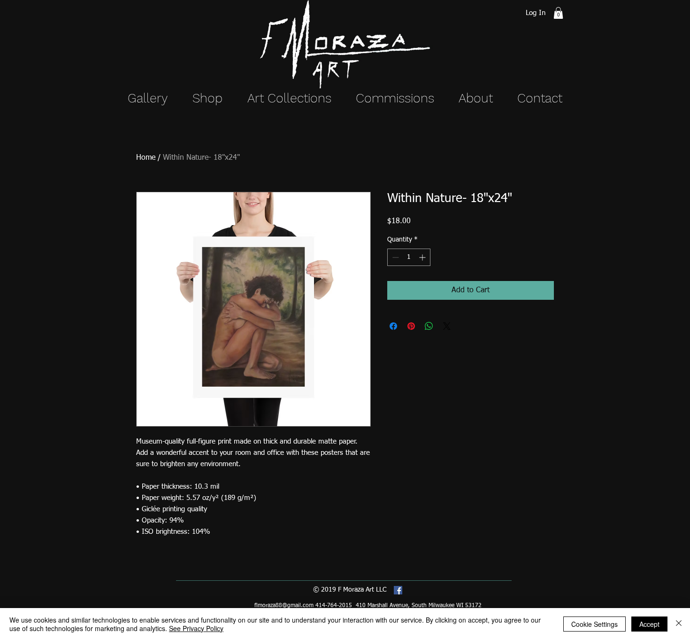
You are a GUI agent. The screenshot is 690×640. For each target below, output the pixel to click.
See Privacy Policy (196, 628)
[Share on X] (446, 326)
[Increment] (423, 257)
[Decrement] (394, 257)
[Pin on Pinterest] (411, 326)
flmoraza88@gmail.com (284, 606)
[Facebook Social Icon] (398, 590)
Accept (649, 624)
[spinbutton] (408, 257)
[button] (558, 13)
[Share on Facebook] (393, 326)
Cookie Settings (594, 624)
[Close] (678, 624)
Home (145, 158)
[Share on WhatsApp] (429, 326)
